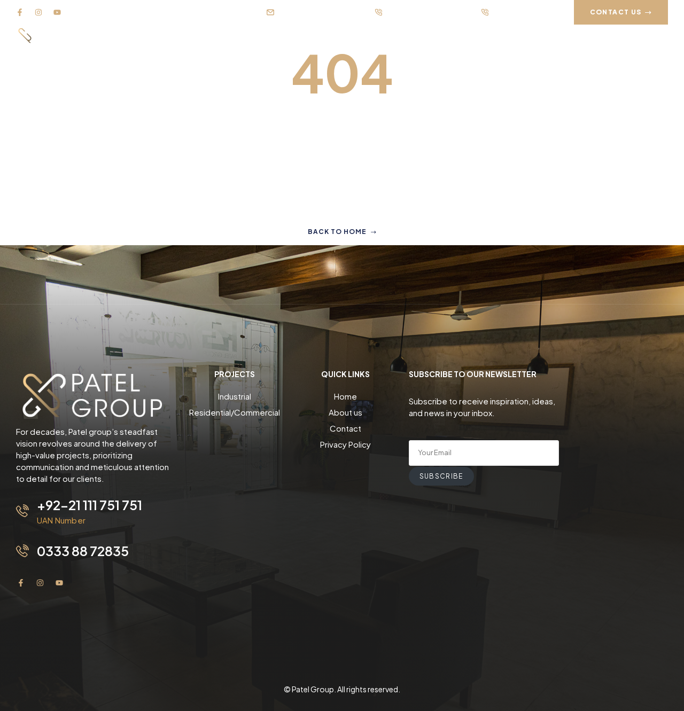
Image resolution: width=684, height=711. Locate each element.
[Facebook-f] (20, 12)
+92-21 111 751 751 (89, 505)
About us (345, 412)
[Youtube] (57, 12)
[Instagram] (38, 12)
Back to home (337, 232)
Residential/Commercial (234, 412)
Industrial (234, 396)
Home (345, 396)
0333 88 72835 (83, 551)
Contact (345, 428)
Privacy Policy (345, 444)
